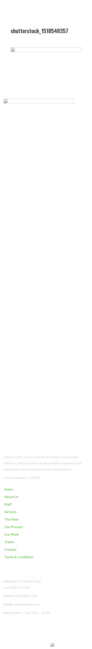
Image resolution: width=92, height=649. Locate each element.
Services (10, 512)
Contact (10, 549)
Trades (9, 542)
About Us (11, 497)
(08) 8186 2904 (26, 596)
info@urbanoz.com (27, 604)
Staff (8, 504)
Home (8, 489)
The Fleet (11, 519)
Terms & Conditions (19, 557)
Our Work (11, 534)
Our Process (13, 527)
